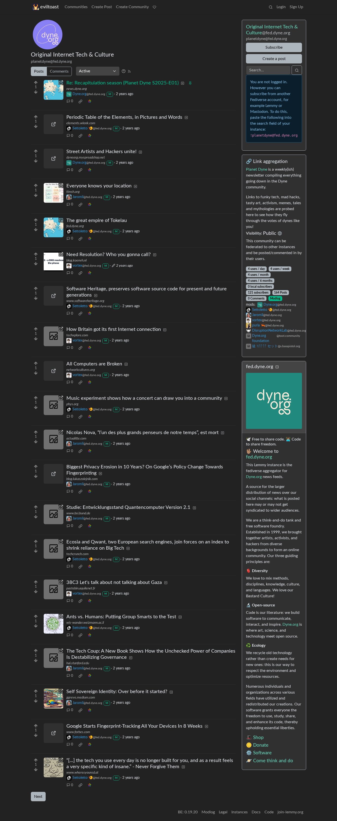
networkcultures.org (80, 370)
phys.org (72, 404)
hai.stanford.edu (77, 663)
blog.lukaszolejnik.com (82, 479)
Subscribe (273, 47)
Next (38, 797)
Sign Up (296, 7)
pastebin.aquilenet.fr (80, 588)
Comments (59, 71)
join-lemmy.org (290, 812)
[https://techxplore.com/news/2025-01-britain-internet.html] (53, 336)
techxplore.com (77, 335)
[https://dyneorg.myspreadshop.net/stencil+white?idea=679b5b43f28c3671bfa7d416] (53, 158)
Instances (239, 812)
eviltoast (49, 6)
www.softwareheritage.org (85, 301)
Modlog (275, 298)
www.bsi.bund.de (78, 513)
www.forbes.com (78, 732)
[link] (80, 101)
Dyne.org (254, 477)
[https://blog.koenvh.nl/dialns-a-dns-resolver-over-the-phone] (53, 261)
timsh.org (73, 192)
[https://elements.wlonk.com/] (53, 124)
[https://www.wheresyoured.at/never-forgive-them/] (53, 767)
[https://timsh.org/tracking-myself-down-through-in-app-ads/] (53, 193)
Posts (39, 71)
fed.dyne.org (75, 226)
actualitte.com (76, 438)
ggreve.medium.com (80, 697)
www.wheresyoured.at (82, 772)
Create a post (274, 59)
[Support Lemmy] (154, 7)
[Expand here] (53, 227)
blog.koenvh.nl (76, 260)
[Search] (271, 7)
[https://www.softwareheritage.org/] (53, 296)
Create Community (132, 7)
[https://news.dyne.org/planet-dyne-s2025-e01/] (53, 90)
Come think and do (273, 761)
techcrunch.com (77, 554)
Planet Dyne (256, 169)
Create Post (102, 7)
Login (281, 7)
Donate (260, 745)
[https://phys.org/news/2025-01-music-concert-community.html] (53, 405)
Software (262, 753)
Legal (223, 812)
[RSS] (129, 71)
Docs (256, 812)
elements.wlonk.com (80, 123)
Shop (258, 737)
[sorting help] (124, 71)
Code (269, 812)
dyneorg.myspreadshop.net (85, 157)
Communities (76, 7)
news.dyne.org (76, 89)
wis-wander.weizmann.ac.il (85, 622)
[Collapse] (277, 367)
